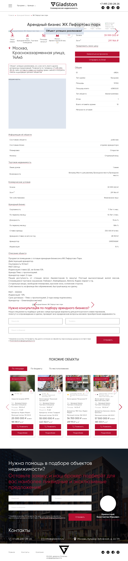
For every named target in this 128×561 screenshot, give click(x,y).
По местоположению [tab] (59, 369)
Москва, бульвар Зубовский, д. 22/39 (99, 539)
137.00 (116, 83)
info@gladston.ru (54, 539)
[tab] (15, 27)
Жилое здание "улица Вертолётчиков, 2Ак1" (102, 399)
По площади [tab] (18, 369)
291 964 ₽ (113, 40)
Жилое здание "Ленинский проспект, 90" (48, 399)
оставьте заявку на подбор (31, 70)
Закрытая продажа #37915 (20, 399)
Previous (11, 31)
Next (116, 31)
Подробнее (22, 433)
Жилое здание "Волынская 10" (77, 399)
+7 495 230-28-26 (110, 3)
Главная (11, 552)
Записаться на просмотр (97, 54)
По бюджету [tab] (36, 369)
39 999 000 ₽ (111, 35)
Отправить (108, 340)
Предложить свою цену (87, 46)
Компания (40, 552)
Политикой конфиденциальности (22, 341)
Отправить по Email (97, 60)
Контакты (19, 530)
